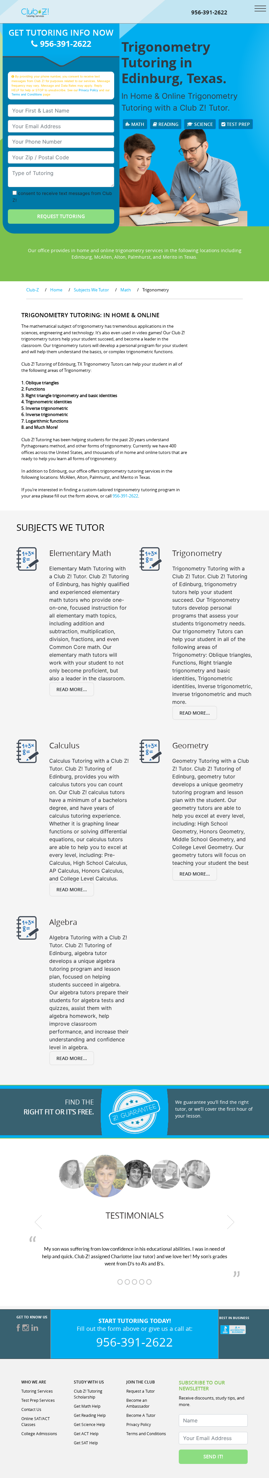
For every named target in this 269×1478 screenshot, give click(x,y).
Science (203, 124)
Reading (167, 124)
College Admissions (39, 1433)
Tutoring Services (37, 1391)
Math (137, 124)
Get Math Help (87, 1406)
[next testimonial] (231, 1222)
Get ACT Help (86, 1433)
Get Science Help (89, 1424)
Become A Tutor (140, 1415)
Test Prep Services (38, 1400)
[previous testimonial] (38, 1222)
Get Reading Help (90, 1415)
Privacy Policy (88, 90)
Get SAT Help (86, 1442)
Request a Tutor (140, 1391)
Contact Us (31, 1409)
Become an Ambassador (138, 1403)
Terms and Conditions (26, 94)
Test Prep (237, 124)
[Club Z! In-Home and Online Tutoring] (35, 12)
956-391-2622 (209, 12)
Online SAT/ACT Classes (35, 1421)
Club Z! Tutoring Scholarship (88, 1394)
